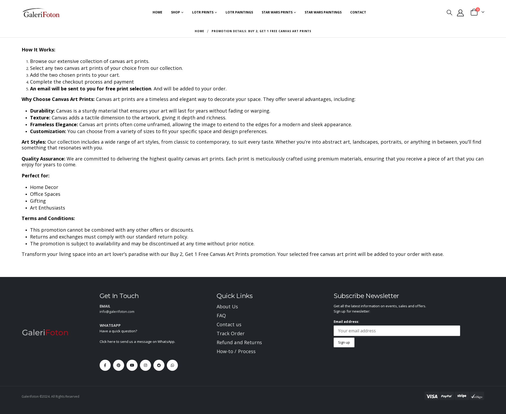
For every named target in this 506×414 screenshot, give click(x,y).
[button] (449, 12)
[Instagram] (145, 365)
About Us (227, 306)
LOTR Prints (202, 12)
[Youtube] (132, 365)
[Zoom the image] (45, 332)
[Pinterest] (118, 365)
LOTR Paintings (239, 12)
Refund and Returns (239, 342)
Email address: (346, 321)
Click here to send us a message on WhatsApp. (137, 341)
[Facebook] (105, 365)
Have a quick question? (118, 331)
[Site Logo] (41, 12)
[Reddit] (158, 365)
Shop (175, 12)
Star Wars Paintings (323, 12)
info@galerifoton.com (117, 311)
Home (157, 12)
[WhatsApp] (172, 365)
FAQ (221, 315)
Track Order (231, 333)
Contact (358, 12)
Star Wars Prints (277, 12)
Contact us (229, 324)
